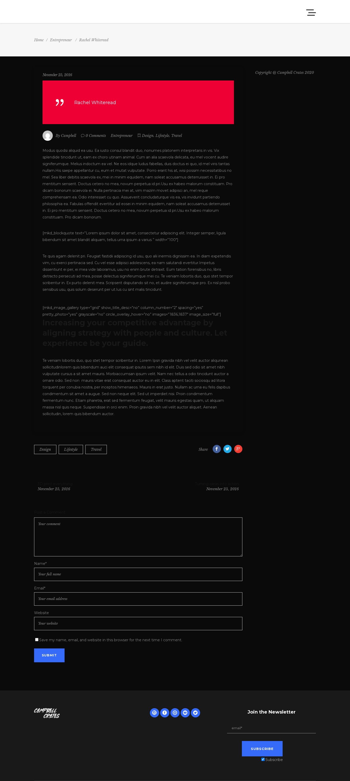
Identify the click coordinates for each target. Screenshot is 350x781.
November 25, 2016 (57, 75)
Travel (176, 135)
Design (147, 135)
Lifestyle (162, 135)
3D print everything (55, 484)
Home (39, 40)
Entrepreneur (61, 40)
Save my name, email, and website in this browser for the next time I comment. (110, 640)
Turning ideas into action (217, 484)
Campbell (68, 135)
